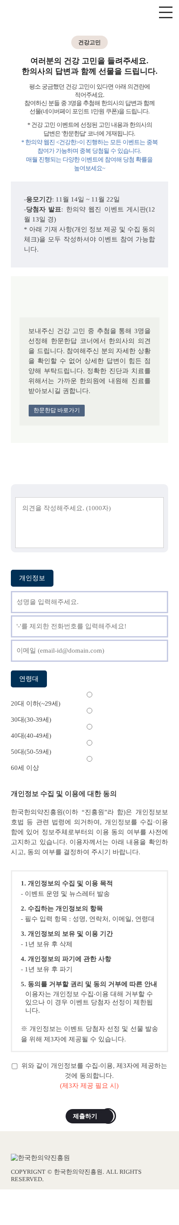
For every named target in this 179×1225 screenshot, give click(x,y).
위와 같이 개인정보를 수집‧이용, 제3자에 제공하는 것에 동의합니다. (93, 1075)
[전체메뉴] (165, 13)
